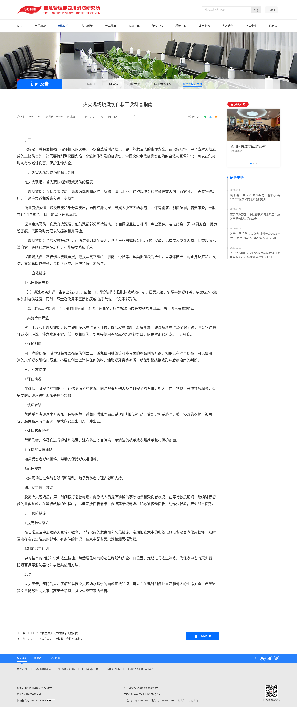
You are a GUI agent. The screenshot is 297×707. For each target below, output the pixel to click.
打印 (133, 116)
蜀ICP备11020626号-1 (29, 694)
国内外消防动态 (161, 84)
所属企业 (251, 25)
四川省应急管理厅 (66, 669)
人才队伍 (227, 25)
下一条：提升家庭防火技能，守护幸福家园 (50, 638)
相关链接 (22, 658)
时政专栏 (134, 84)
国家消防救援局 (43, 669)
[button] (251, 163)
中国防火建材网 (112, 669)
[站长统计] (53, 700)
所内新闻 (90, 84)
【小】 (100, 116)
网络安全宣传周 (192, 84)
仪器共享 (110, 25)
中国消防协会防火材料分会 (140, 669)
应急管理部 (22, 669)
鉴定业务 (204, 25)
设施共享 (134, 25)
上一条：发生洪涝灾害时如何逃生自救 (47, 633)
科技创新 (87, 25)
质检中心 (180, 25)
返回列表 (205, 636)
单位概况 (40, 25)
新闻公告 (63, 25)
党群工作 (157, 25)
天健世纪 (193, 700)
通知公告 (112, 84)
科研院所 (56, 658)
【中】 (108, 116)
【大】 (116, 116)
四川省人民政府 (90, 669)
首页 (20, 25)
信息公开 (274, 25)
